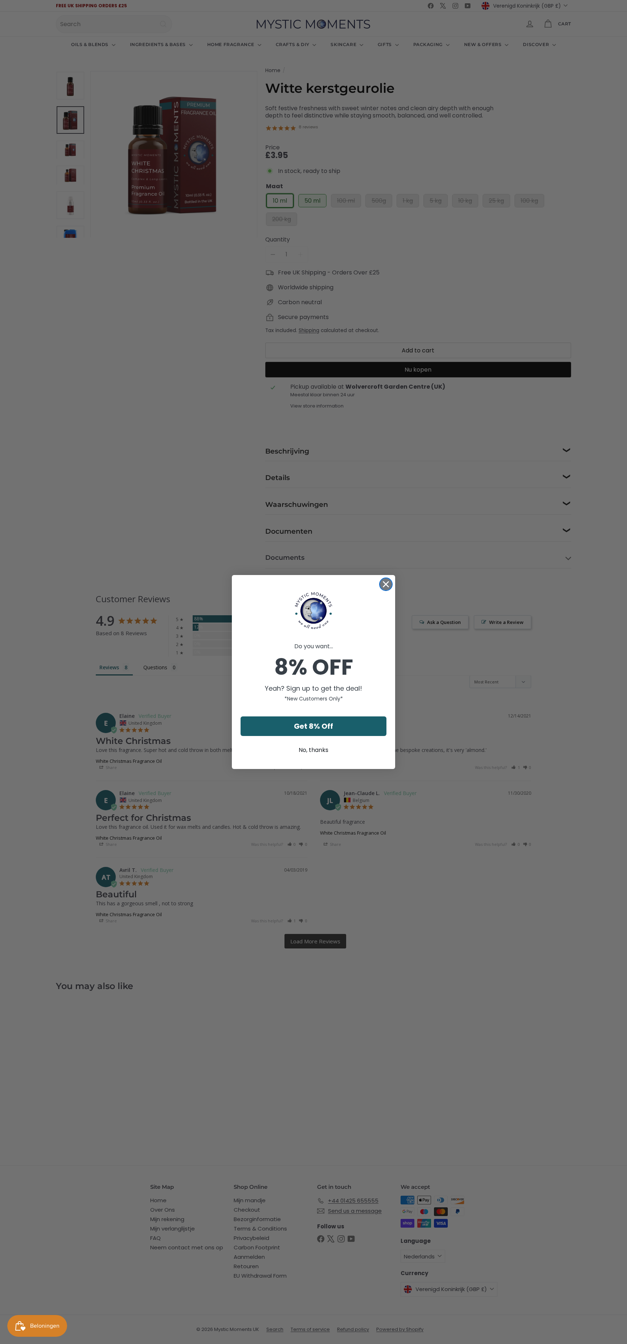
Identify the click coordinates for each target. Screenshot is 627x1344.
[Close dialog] (386, 584)
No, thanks (313, 750)
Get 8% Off (313, 726)
